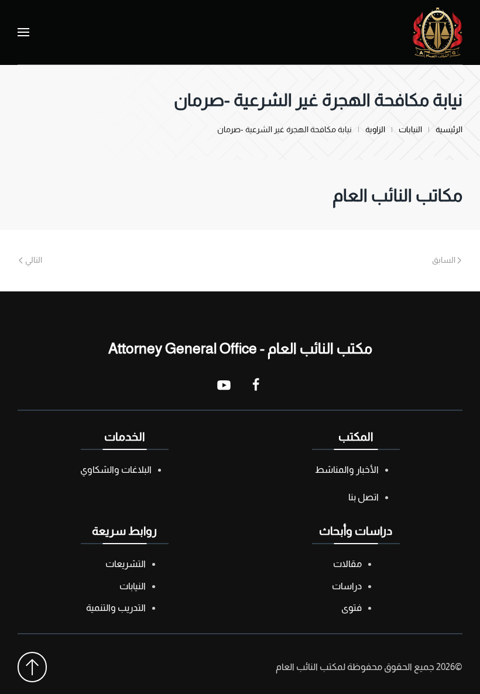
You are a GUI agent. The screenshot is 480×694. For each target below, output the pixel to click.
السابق (443, 259)
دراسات (347, 586)
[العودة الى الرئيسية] (437, 32)
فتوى (351, 608)
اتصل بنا (363, 497)
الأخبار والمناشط (347, 470)
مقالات (347, 564)
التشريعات (125, 564)
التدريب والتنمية (116, 608)
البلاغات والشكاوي (116, 470)
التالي (33, 259)
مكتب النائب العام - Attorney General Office (240, 348)
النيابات (132, 586)
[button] (23, 32)
